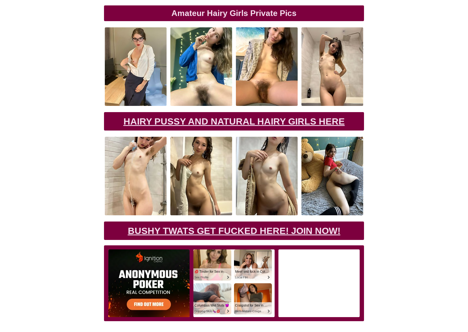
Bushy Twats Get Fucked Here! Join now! (234, 231)
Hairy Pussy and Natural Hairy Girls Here (234, 121)
